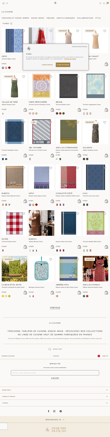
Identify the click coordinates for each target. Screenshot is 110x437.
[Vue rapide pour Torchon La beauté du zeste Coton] (25, 292)
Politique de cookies (70, 59)
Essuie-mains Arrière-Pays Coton (67, 287)
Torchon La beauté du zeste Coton (13, 287)
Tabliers (50, 18)
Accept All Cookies (63, 65)
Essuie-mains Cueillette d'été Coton (68, 196)
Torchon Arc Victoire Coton (38, 150)
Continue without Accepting (79, 46)
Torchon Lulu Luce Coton (91, 196)
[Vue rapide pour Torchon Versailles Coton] (25, 155)
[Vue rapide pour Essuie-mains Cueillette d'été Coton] (79, 201)
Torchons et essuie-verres (15, 18)
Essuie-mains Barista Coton (11, 196)
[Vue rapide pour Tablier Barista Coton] (52, 247)
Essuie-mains (37, 18)
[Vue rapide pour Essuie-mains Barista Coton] (25, 201)
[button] (104, 3)
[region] (56, 57)
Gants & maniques (66, 18)
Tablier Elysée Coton (89, 59)
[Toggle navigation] (3, 3)
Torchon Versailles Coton (10, 150)
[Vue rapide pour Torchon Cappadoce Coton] (106, 110)
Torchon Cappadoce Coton (92, 104)
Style (98, 18)
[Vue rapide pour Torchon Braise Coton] (79, 110)
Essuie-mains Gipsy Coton (37, 196)
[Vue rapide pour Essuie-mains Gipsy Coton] (52, 201)
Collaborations (85, 18)
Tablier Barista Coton (36, 241)
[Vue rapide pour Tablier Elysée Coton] (106, 64)
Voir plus (55, 307)
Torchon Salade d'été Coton (92, 241)
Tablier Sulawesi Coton (90, 150)
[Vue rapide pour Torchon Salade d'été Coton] (106, 247)
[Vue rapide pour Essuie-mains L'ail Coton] (79, 247)
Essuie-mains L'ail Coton (64, 241)
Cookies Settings (47, 64)
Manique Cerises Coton (36, 287)
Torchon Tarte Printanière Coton (39, 104)
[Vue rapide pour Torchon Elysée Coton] (25, 247)
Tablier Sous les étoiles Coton (92, 287)
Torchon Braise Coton (63, 104)
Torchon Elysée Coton (9, 241)
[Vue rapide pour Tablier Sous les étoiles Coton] (106, 292)
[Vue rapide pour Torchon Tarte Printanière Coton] (52, 110)
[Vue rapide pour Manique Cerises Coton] (52, 292)
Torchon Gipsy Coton (9, 59)
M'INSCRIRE (55, 378)
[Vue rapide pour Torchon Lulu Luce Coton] (106, 201)
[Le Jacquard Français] (55, 428)
